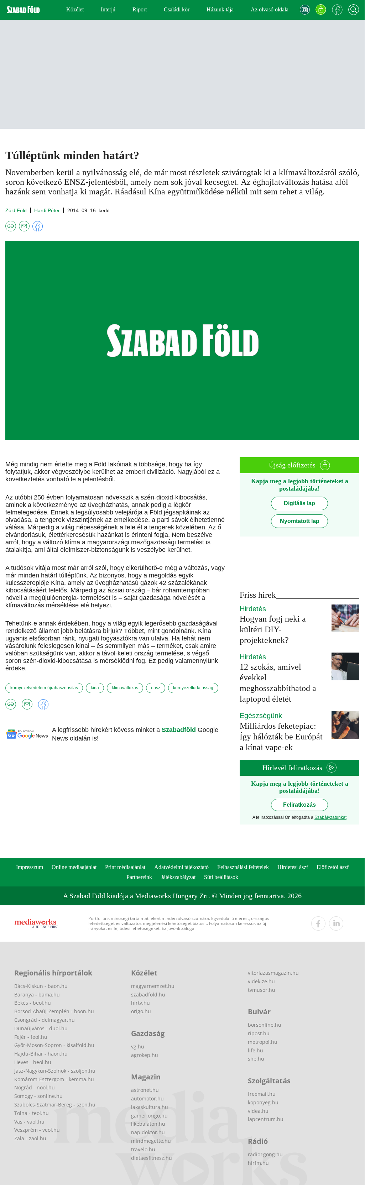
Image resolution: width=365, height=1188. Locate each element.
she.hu (256, 1058)
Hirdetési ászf (292, 867)
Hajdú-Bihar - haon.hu (41, 1053)
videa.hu (258, 1111)
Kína (95, 687)
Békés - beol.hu (32, 1002)
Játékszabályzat (178, 877)
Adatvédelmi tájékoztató (181, 867)
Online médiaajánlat (74, 867)
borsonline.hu (264, 1024)
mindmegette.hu (151, 1140)
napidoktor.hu (148, 1132)
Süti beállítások (221, 877)
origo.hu (141, 1011)
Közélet (75, 9)
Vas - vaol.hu (29, 1121)
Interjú (108, 9)
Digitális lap (299, 503)
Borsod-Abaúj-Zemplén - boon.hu (54, 1011)
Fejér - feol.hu (30, 1036)
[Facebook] (337, 9)
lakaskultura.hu (149, 1107)
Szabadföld (180, 729)
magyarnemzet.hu (152, 986)
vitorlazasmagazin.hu (273, 972)
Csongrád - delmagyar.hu (44, 1019)
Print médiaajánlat (125, 867)
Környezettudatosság (193, 687)
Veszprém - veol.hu (37, 1129)
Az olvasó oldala (269, 9)
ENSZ (155, 687)
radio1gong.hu (265, 1154)
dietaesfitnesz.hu (151, 1158)
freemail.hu (262, 1093)
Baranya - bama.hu (37, 994)
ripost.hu (259, 1033)
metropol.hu (262, 1041)
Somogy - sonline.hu (38, 1096)
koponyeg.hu (263, 1102)
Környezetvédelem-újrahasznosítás (44, 687)
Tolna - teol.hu (31, 1113)
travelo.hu (143, 1149)
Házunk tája (220, 9)
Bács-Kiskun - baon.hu (41, 986)
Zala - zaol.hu (30, 1138)
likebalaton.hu (148, 1123)
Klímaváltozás (125, 687)
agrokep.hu (144, 1055)
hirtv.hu (140, 1002)
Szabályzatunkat (330, 817)
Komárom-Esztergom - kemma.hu (54, 1079)
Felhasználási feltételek (243, 867)
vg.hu (137, 1046)
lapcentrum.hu (265, 1119)
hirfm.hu (258, 1163)
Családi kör (176, 9)
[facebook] (318, 923)
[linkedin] (336, 923)
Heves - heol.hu (32, 1062)
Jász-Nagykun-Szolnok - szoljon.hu (54, 1070)
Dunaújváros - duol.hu (41, 1028)
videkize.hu (261, 981)
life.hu (255, 1050)
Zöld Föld (16, 210)
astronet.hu (145, 1090)
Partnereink (139, 877)
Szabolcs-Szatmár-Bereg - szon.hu (54, 1104)
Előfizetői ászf (333, 867)
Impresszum (29, 867)
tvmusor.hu (261, 989)
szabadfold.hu (148, 994)
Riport (139, 9)
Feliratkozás (299, 805)
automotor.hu (147, 1098)
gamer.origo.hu (149, 1115)
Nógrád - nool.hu (34, 1087)
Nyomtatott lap (299, 521)
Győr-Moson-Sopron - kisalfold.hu (54, 1045)
